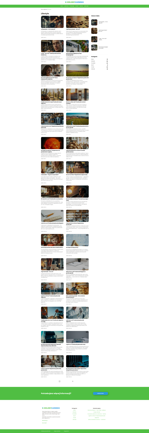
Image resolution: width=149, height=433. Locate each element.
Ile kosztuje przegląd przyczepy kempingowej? (103, 47)
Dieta (62, 6)
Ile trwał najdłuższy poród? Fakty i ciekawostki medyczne (49, 78)
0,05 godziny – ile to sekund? (48, 29)
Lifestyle (66, 6)
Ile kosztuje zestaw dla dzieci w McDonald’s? (52, 247)
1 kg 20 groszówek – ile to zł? (73, 29)
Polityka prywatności (45, 431)
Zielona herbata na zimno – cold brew (96, 419)
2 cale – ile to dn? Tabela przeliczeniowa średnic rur (103, 39)
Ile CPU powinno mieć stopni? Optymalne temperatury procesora (76, 369)
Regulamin (66, 431)
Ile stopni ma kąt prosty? (72, 247)
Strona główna (44, 9)
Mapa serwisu (57, 431)
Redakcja (44, 420)
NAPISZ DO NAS (100, 393)
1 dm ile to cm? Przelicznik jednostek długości (52, 223)
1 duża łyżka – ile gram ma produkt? (50, 174)
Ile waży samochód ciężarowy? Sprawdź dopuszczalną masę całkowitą (51, 345)
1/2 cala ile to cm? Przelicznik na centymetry (52, 199)
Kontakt (44, 423)
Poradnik (72, 6)
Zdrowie (86, 6)
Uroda (81, 6)
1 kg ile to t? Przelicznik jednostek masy (75, 344)
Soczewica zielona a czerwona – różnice (97, 414)
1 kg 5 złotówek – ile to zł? (47, 271)
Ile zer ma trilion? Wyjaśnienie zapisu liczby (76, 174)
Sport (77, 6)
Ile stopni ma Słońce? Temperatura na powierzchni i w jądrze (50, 151)
